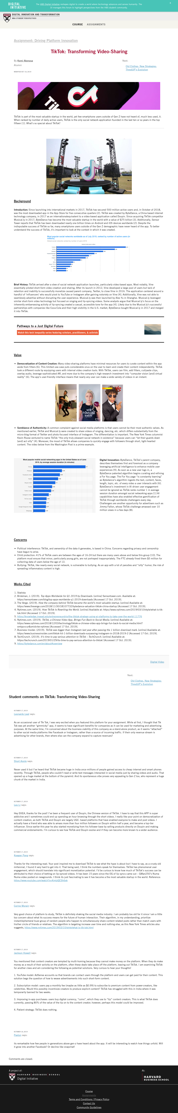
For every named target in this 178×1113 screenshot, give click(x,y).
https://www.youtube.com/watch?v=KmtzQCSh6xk (41, 880)
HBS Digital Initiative (50, 4)
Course (77, 24)
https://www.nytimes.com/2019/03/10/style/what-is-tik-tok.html (59, 927)
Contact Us (89, 1103)
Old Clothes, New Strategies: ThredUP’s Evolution (141, 68)
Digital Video (157, 661)
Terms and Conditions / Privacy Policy (89, 1099)
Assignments (96, 24)
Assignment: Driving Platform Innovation (46, 40)
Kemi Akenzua (25, 60)
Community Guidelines (89, 1107)
